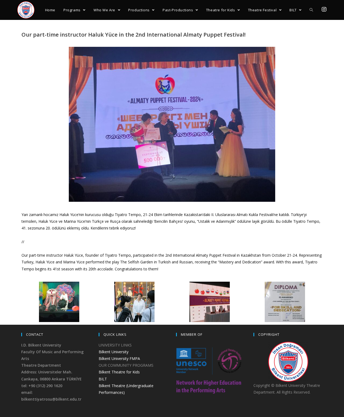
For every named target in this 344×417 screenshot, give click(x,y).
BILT (103, 378)
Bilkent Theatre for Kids (119, 371)
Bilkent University (113, 351)
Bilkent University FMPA (119, 358)
